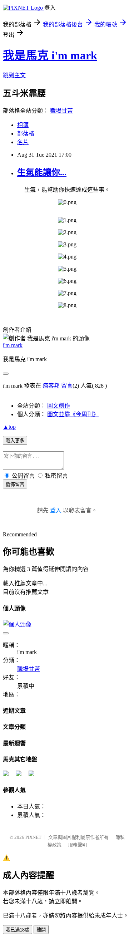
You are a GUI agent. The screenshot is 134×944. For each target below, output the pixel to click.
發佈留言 (15, 484)
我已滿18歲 (17, 930)
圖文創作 (58, 406)
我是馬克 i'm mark (50, 55)
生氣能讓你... (41, 172)
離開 (41, 930)
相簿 (23, 125)
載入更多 (15, 440)
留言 (67, 386)
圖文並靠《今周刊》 (73, 414)
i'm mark (13, 345)
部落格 (25, 134)
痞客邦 (51, 386)
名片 (23, 142)
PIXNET (33, 837)
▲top (9, 427)
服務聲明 (77, 844)
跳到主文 (14, 75)
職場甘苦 (61, 111)
